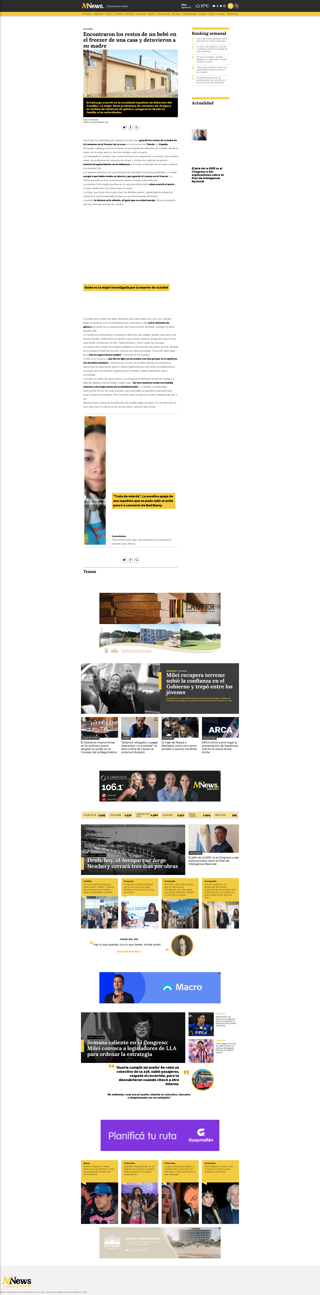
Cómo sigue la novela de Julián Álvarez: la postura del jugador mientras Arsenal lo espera (226, 1048)
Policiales (141, 14)
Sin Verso (176, 14)
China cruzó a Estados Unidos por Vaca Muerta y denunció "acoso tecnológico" (211, 69)
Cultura (221, 14)
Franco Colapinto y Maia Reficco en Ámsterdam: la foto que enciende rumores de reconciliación (99, 1170)
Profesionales (190, 14)
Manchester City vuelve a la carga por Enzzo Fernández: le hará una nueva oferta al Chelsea (226, 1021)
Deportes (130, 14)
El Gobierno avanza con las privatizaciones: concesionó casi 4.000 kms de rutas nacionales (211, 80)
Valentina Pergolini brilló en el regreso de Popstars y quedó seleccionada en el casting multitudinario (139, 1170)
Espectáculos (163, 14)
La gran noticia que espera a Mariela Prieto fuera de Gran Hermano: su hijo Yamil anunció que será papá (179, 1170)
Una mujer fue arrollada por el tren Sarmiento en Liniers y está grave (211, 39)
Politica (109, 14)
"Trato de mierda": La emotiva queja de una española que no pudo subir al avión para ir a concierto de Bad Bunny (143, 500)
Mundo (151, 14)
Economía (87, 14)
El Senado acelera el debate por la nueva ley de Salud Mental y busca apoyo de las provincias (139, 888)
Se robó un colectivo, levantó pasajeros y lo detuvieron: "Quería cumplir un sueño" (211, 59)
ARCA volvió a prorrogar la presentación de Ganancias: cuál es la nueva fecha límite (220, 747)
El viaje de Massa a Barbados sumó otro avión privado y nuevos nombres (179, 746)
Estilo (212, 14)
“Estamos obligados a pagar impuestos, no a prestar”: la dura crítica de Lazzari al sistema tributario (139, 747)
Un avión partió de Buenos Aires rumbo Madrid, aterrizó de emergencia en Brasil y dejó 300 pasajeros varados (99, 888)
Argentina (98, 14)
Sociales (203, 14)
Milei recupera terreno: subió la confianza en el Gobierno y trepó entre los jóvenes (199, 684)
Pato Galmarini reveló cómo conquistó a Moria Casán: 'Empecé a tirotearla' (218, 1169)
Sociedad (119, 14)
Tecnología (232, 14)
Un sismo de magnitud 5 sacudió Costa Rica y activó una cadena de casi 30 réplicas (211, 49)
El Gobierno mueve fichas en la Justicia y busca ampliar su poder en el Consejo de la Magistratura (99, 747)
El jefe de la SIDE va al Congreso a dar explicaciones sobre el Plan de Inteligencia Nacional (208, 175)
